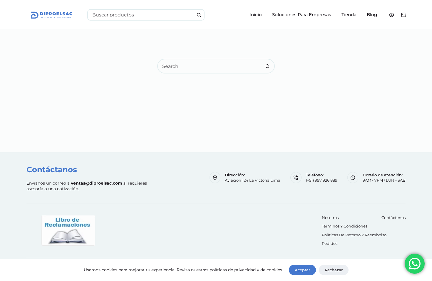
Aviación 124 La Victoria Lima (252, 180)
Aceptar (302, 269)
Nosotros (330, 217)
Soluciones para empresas (301, 14)
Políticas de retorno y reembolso (354, 235)
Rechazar (334, 269)
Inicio (256, 14)
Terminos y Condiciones (344, 226)
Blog (372, 14)
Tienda (348, 14)
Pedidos (329, 243)
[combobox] (141, 15)
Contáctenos (393, 217)
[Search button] (199, 15)
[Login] (391, 15)
